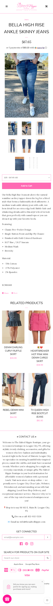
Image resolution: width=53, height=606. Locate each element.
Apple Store (18, 564)
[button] (26, 47)
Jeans (26, 20)
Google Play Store (32, 564)
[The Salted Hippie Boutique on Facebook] (21, 544)
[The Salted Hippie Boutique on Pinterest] (26, 544)
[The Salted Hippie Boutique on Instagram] (31, 544)
